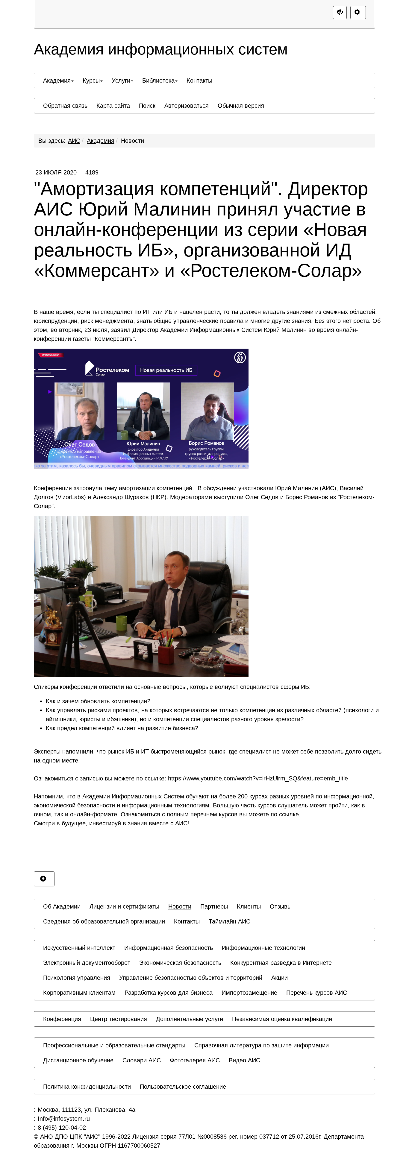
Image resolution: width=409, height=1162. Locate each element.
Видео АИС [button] (244, 1060)
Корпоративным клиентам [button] (79, 992)
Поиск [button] (147, 105)
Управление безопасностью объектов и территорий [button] (190, 977)
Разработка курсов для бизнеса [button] (169, 992)
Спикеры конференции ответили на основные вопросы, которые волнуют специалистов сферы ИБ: (172, 686)
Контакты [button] (199, 80)
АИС (74, 140)
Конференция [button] (62, 1019)
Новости (132, 140)
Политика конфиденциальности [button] (87, 1086)
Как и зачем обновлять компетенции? (98, 701)
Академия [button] (57, 80)
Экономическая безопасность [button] (180, 962)
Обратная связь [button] (65, 105)
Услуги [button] (121, 80)
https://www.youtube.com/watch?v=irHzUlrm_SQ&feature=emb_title (258, 778)
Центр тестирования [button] (118, 1019)
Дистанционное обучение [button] (78, 1060)
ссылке (289, 814)
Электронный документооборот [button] (86, 962)
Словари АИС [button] (141, 1060)
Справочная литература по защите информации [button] (261, 1045)
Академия (100, 140)
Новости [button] (179, 906)
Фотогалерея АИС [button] (195, 1060)
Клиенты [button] (249, 906)
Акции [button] (279, 977)
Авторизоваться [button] (186, 105)
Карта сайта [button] (113, 105)
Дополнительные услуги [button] (189, 1019)
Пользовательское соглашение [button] (183, 1086)
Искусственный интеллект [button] (79, 947)
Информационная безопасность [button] (168, 947)
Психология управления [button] (76, 977)
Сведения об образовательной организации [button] (104, 921)
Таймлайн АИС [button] (229, 921)
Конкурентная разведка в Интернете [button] (281, 962)
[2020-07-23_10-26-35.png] (141, 409)
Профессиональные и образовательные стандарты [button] (114, 1045)
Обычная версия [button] (241, 105)
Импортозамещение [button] (249, 992)
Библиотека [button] (158, 80)
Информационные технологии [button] (263, 947)
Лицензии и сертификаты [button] (124, 906)
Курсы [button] (91, 80)
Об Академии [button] (62, 906)
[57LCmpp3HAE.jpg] (141, 596)
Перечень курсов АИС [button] (316, 992)
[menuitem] (58, 80)
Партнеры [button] (214, 906)
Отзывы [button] (281, 906)
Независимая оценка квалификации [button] (282, 1019)
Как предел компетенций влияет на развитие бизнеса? (122, 728)
